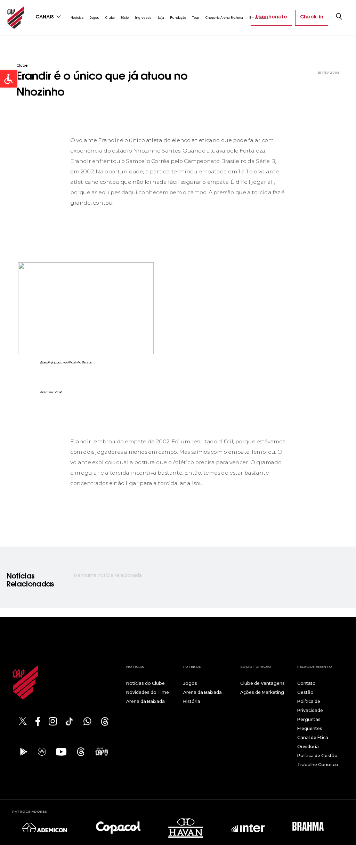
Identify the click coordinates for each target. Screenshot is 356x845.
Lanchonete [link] (271, 17)
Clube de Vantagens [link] (262, 683)
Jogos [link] (94, 17)
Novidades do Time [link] (147, 692)
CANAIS (45, 17)
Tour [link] (196, 17)
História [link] (191, 701)
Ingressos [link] (143, 17)
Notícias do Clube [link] (145, 683)
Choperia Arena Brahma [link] (224, 17)
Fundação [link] (178, 17)
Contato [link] (306, 683)
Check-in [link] (311, 17)
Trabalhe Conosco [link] (317, 764)
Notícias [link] (77, 17)
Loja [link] (161, 17)
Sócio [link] (125, 17)
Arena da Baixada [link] (145, 701)
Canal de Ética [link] (312, 737)
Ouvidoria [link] (308, 746)
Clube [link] (110, 17)
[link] (8, 79)
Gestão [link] (305, 692)
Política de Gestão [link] (317, 755)
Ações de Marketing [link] (262, 692)
